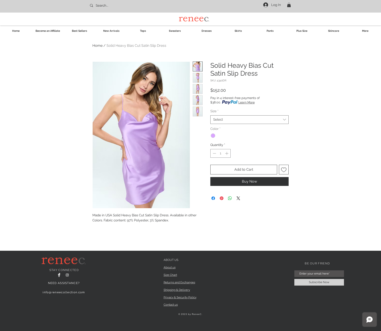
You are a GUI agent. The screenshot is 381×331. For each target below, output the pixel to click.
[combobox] (249, 119)
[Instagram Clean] (67, 275)
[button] (289, 5)
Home (97, 45)
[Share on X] (238, 198)
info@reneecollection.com (64, 292)
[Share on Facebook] (213, 198)
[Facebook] (59, 275)
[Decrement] (214, 153)
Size (214, 111)
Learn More (246, 102)
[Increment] (227, 153)
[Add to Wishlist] (284, 169)
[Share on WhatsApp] (230, 198)
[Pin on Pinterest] (221, 198)
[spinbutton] (220, 153)
